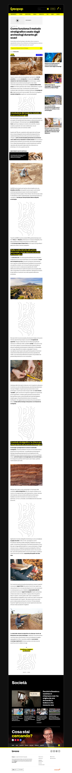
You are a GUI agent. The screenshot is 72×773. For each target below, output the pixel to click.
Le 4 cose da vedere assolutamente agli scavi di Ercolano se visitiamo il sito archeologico (52, 108)
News (13, 745)
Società (58, 14)
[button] (60, 9)
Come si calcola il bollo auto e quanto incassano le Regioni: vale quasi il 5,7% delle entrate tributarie (42, 718)
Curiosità (21, 745)
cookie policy (40, 758)
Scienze (20, 14)
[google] (21, 770)
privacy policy (40, 756)
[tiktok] (51, 751)
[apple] (14, 770)
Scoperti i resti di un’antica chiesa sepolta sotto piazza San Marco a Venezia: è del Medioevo (52, 131)
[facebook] (59, 751)
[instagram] (54, 751)
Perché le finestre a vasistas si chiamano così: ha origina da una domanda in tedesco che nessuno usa (51, 698)
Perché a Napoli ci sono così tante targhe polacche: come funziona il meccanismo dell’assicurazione (17, 718)
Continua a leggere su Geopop (26, 650)
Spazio (52, 14)
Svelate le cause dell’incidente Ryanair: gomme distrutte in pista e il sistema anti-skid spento (54, 718)
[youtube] (57, 751)
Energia (34, 14)
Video (17, 745)
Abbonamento (13, 14)
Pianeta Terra (27, 14)
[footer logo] (22, 751)
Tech (47, 14)
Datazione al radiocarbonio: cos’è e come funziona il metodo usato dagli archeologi (53, 65)
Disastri (42, 745)
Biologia (31, 745)
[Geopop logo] (16, 9)
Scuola (26, 745)
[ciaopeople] (57, 770)
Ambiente (37, 745)
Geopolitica (41, 14)
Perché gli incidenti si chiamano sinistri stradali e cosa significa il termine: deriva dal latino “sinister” (29, 718)
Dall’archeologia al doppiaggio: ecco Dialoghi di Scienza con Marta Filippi (52, 86)
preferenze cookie (41, 764)
